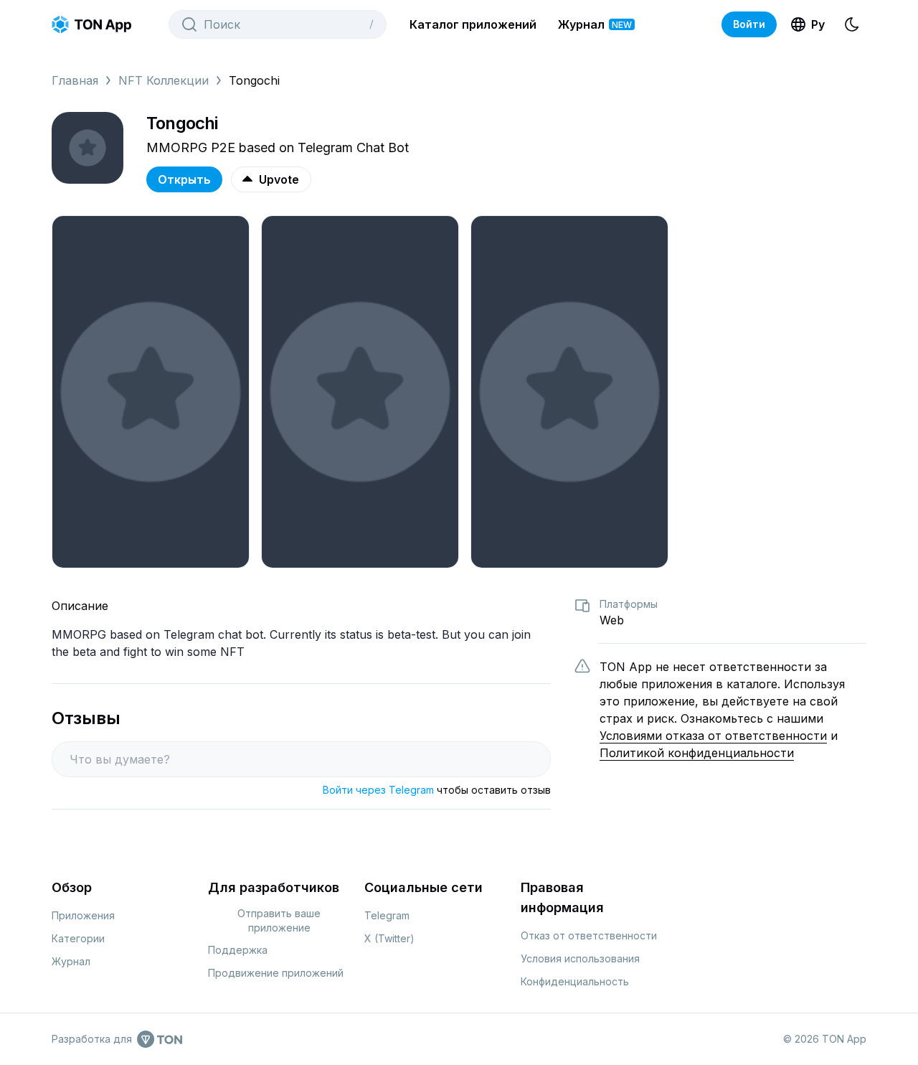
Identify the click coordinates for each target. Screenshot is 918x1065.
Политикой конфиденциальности (697, 753)
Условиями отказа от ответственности (713, 735)
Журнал (595, 24)
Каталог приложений (473, 24)
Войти (749, 24)
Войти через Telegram (378, 790)
